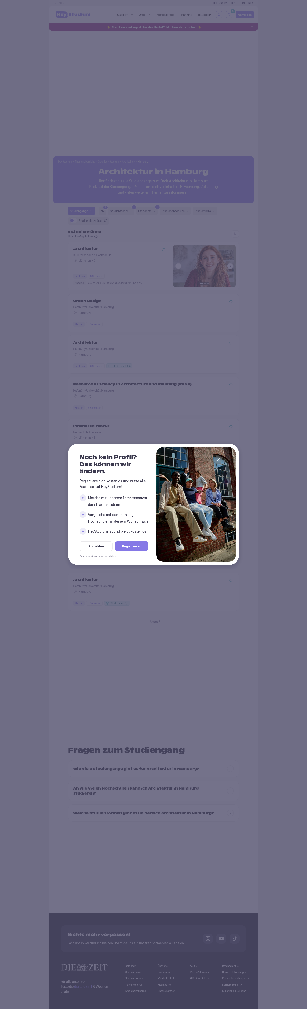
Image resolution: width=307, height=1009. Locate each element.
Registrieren (131, 546)
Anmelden (96, 546)
